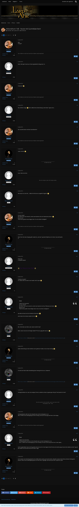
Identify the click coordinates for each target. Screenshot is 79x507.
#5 (77, 127)
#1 (77, 39)
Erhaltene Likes (5, 53)
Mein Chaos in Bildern (22, 338)
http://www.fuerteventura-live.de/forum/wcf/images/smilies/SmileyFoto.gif (50, 338)
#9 (77, 212)
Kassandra (9, 30)
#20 (77, 456)
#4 (77, 105)
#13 (77, 297)
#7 (77, 170)
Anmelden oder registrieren (67, 1)
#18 (77, 411)
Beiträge (3, 55)
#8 (77, 191)
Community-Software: (39, 503)
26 (13, 35)
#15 (77, 346)
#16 (77, 368)
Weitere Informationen (69, 505)
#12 (77, 276)
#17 (77, 389)
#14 (77, 324)
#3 (77, 83)
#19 (77, 433)
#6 (77, 148)
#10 (77, 234)
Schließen (75, 505)
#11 (77, 256)
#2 (77, 61)
